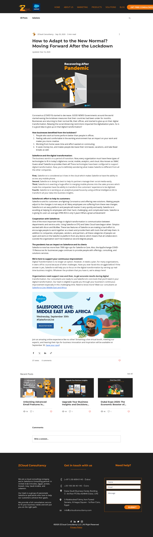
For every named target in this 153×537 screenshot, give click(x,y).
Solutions (36, 17)
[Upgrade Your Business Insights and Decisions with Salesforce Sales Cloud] (76, 388)
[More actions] (119, 34)
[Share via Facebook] (33, 353)
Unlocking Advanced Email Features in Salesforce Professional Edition (36, 403)
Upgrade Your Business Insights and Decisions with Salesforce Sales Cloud (75, 403)
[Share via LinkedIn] (45, 353)
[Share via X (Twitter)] (39, 353)
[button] (129, 18)
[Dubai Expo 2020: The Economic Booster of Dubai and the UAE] (115, 388)
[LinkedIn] (74, 521)
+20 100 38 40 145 (73, 486)
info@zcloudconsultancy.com (78, 510)
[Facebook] (71, 521)
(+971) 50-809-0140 (73, 479)
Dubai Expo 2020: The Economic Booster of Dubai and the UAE (113, 403)
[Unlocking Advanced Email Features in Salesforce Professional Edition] (37, 388)
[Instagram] (82, 521)
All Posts (23, 17)
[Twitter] (78, 521)
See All (130, 374)
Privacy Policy (76, 527)
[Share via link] (51, 353)
